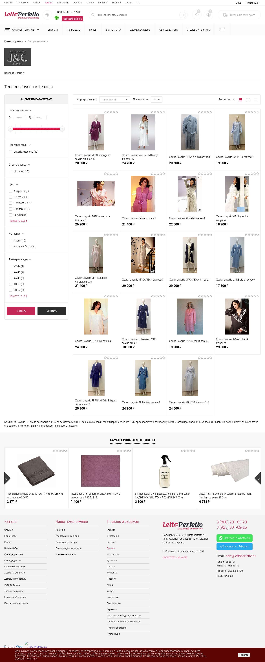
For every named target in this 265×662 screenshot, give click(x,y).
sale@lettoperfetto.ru (241, 556)
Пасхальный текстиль (16, 603)
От (10, 117)
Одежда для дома (13, 554)
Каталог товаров (23, 29)
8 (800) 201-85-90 (67, 12)
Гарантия (112, 609)
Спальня (8, 529)
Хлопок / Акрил (25, 246)
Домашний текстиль (15, 578)
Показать (21, 310)
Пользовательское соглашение (123, 621)
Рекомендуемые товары (69, 548)
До (30, 117)
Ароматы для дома (14, 572)
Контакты (103, 2)
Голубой (20, 214)
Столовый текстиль (14, 566)
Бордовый (22, 208)
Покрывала (10, 536)
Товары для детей (13, 591)
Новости (116, 2)
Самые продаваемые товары (132, 440)
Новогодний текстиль (15, 597)
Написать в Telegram (237, 546)
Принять (243, 655)
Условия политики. (26, 658)
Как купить (62, 2)
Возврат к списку (14, 72)
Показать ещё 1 (18, 296)
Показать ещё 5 (18, 220)
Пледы (8, 542)
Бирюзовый (23, 203)
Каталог (37, 2)
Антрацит (21, 191)
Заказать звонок (72, 18)
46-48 (19, 278)
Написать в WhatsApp (237, 538)
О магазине (22, 2)
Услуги (110, 591)
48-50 (19, 284)
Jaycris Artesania (26, 151)
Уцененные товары (66, 554)
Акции (128, 2)
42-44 (19, 266)
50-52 (19, 290)
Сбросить (52, 310)
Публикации (113, 633)
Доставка (77, 2)
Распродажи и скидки (67, 536)
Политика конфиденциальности (124, 615)
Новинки (60, 529)
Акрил (20, 240)
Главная (8, 2)
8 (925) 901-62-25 (232, 527)
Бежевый (21, 197)
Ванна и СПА (11, 548)
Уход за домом (12, 585)
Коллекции (112, 597)
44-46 (19, 272)
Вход (238, 2)
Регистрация (252, 2)
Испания (21, 171)
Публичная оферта (117, 627)
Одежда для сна (12, 560)
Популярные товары (66, 542)
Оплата (90, 2)
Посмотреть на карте (175, 557)
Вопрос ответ (114, 603)
